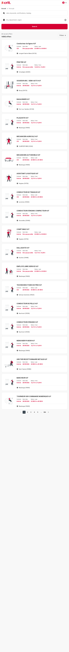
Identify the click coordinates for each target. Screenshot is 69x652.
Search (34, 26)
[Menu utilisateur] (64, 3)
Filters (61, 35)
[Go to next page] (48, 412)
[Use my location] (65, 20)
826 (45, 412)
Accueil (3, 8)
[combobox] (34, 20)
